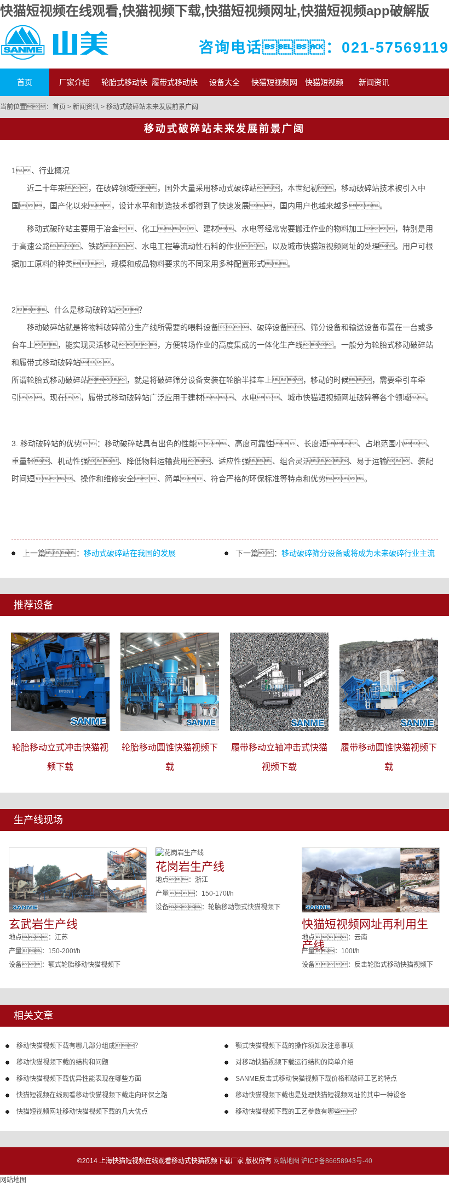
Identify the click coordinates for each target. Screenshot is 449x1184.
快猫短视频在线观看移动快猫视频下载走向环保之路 (92, 1095)
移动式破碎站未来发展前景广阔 (152, 107)
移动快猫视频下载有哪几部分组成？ (78, 1046)
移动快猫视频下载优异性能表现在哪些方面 (78, 1079)
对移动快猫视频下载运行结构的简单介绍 (294, 1062)
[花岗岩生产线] (180, 853)
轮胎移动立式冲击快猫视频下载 (60, 757)
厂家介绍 (74, 82)
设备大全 (224, 82)
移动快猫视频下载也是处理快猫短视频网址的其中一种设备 (320, 1095)
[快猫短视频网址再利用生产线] (371, 910)
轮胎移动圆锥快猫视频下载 (170, 757)
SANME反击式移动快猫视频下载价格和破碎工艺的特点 (316, 1079)
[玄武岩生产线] (78, 910)
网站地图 (286, 1161)
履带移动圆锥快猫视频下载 (389, 757)
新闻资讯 (374, 82)
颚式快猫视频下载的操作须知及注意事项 (294, 1046)
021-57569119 (395, 47)
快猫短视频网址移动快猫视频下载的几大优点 (82, 1111)
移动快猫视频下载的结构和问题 (62, 1062)
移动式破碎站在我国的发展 (130, 553)
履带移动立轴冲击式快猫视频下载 (279, 757)
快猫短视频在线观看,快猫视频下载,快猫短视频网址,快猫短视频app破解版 (214, 10)
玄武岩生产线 (43, 924)
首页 (24, 82)
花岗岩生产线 (190, 866)
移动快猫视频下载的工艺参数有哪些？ (297, 1111)
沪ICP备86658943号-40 (336, 1161)
